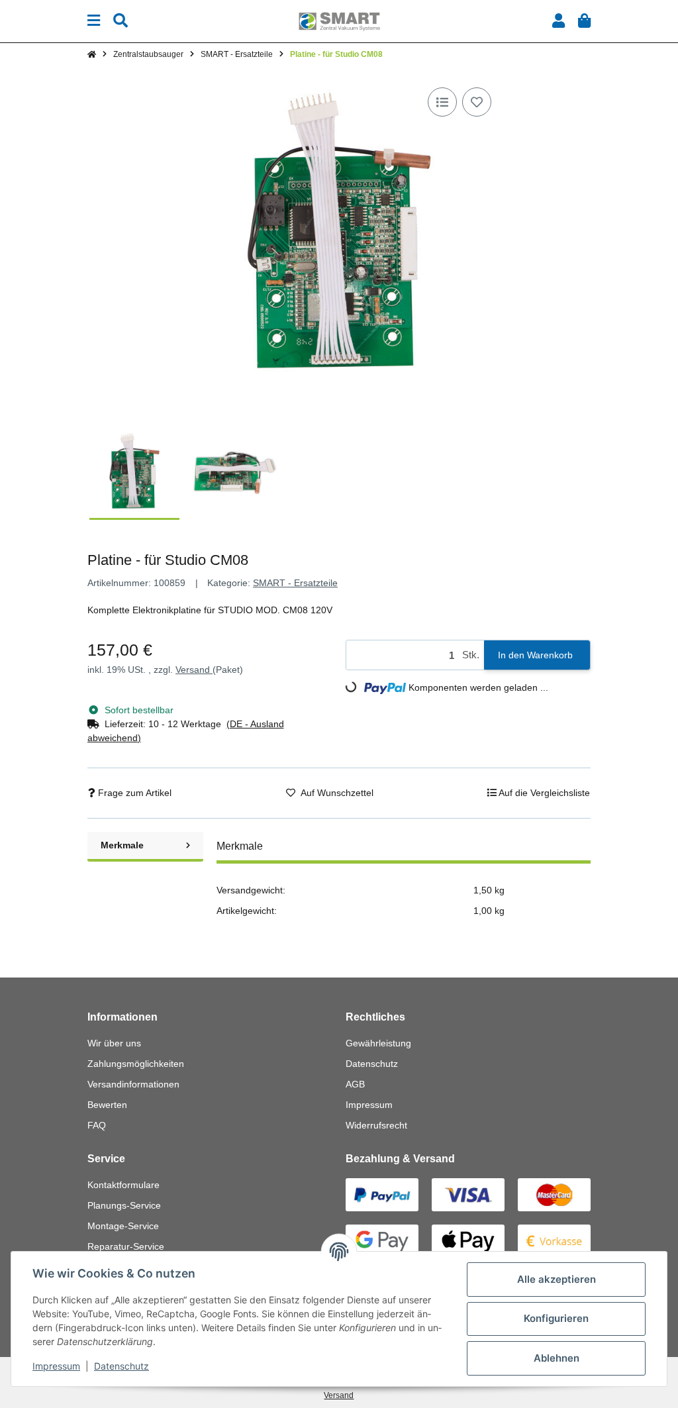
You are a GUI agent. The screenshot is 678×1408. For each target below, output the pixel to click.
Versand (194, 669)
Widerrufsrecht (376, 1125)
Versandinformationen (133, 1084)
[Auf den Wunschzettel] (476, 102)
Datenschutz (372, 1063)
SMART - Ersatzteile (295, 583)
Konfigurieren (556, 1318)
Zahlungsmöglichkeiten (135, 1063)
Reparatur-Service (125, 1246)
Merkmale (122, 845)
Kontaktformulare (123, 1185)
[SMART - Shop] (339, 20)
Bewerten (107, 1104)
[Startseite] (91, 54)
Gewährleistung (378, 1043)
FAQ (96, 1125)
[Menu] (93, 21)
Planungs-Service (124, 1205)
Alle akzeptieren (556, 1279)
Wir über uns (114, 1043)
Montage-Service (123, 1226)
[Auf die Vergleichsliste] (442, 102)
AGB (355, 1084)
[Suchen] (120, 21)
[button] (558, 21)
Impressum (369, 1104)
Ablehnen (556, 1358)
